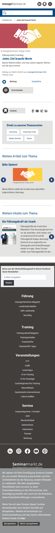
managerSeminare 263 (36, 72)
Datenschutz (27, 425)
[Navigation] (50, 4)
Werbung (27, 438)
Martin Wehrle (15, 138)
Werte (29, 138)
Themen (27, 433)
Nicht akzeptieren (29, 523)
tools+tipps (27, 370)
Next (51, 180)
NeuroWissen (28, 388)
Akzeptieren (10, 523)
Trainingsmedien (27, 337)
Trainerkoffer (27, 342)
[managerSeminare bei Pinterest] (45, 451)
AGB (28, 416)
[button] (17, 91)
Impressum (27, 429)
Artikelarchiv (7, 20)
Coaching (13, 132)
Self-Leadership (28, 311)
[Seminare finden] (27, 466)
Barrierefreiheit (27, 420)
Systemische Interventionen (27, 392)
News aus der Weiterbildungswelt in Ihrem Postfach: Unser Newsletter (26, 270)
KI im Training (27, 374)
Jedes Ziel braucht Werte (26, 20)
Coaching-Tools (29, 132)
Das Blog (27, 315)
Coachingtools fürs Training (27, 383)
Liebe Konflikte (27, 396)
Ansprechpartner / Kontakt (27, 411)
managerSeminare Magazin (27, 302)
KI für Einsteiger (27, 379)
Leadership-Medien (27, 306)
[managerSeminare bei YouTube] (36, 451)
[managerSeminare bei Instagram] (19, 451)
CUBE (27, 365)
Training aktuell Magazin (27, 333)
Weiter (9, 282)
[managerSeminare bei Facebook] (27, 451)
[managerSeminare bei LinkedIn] (10, 451)
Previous (3, 180)
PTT (27, 361)
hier (23, 518)
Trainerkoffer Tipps (27, 346)
